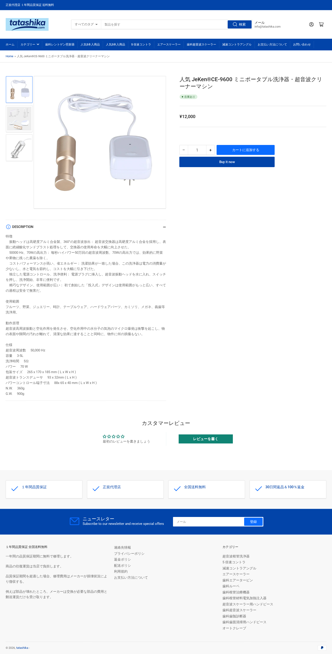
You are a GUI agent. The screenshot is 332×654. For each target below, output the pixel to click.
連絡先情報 (122, 547)
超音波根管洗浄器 (236, 556)
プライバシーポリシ (129, 554)
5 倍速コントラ (141, 44)
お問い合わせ (302, 44)
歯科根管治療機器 (236, 592)
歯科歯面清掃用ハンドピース (244, 622)
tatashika (22, 647)
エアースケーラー (169, 44)
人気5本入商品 (90, 44)
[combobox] (176, 24)
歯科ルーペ (230, 586)
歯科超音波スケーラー (201, 44)
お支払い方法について (272, 44)
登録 (253, 522)
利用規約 (121, 571)
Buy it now (227, 162)
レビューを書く (205, 439)
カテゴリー (28, 44)
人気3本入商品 (115, 44)
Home (9, 56)
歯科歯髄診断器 (234, 616)
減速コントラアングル (237, 44)
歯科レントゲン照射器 (60, 44)
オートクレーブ (234, 628)
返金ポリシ (122, 559)
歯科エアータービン (237, 580)
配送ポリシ (122, 566)
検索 (242, 24)
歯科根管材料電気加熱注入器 (244, 598)
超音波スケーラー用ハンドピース (247, 604)
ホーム (10, 44)
